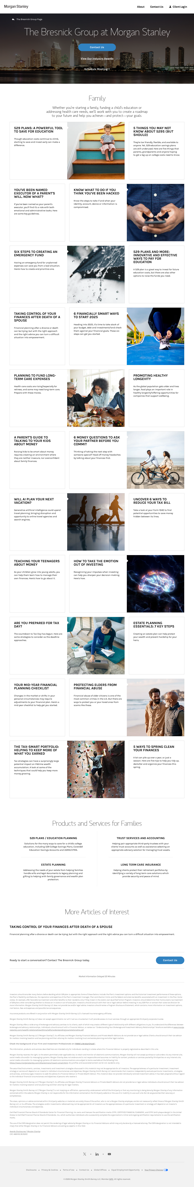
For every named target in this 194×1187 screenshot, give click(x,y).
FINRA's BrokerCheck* (85, 1044)
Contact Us (97, 47)
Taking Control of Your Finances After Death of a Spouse (61, 927)
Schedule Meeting (97, 69)
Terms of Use (68, 1170)
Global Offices (100, 1170)
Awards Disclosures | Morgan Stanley (25, 1131)
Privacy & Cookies (49, 1170)
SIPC (111, 1179)
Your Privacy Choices (154, 1170)
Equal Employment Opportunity (125, 1170)
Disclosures (31, 1170)
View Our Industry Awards (97, 58)
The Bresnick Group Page (29, 19)
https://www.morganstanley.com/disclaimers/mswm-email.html (39, 1063)
